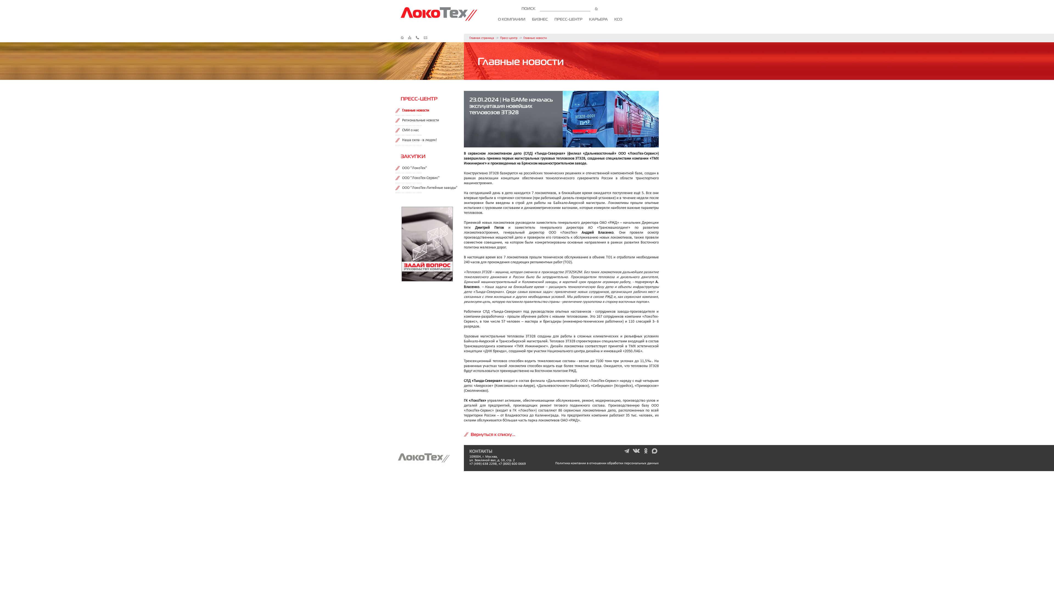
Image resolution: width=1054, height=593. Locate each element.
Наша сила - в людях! (419, 140)
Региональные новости (420, 120)
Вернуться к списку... (493, 434)
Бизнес (540, 19)
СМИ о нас (410, 130)
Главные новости (535, 38)
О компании (511, 19)
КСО (618, 19)
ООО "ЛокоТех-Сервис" (421, 178)
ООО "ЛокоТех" (414, 168)
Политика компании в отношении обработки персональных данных (607, 463)
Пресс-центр (568, 19)
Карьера (598, 19)
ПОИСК (529, 8)
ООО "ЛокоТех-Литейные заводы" (430, 188)
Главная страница (481, 38)
